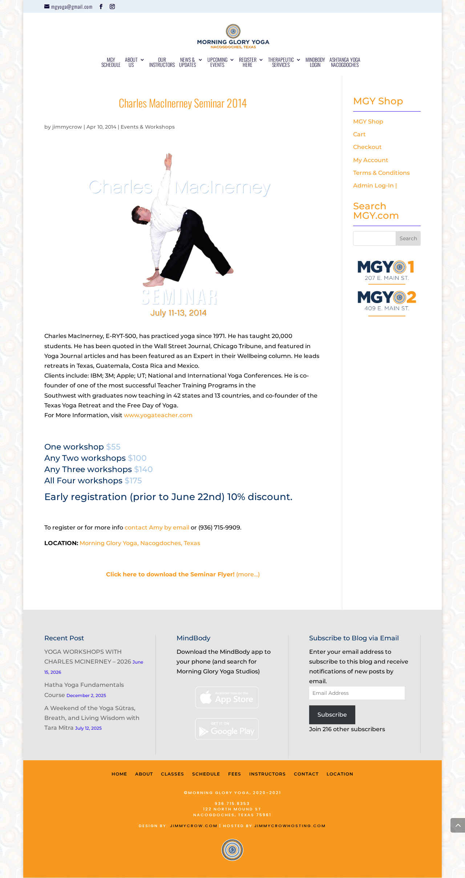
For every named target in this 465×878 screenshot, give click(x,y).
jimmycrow (67, 127)
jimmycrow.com (194, 826)
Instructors (267, 774)
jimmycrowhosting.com (290, 826)
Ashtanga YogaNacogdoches (344, 62)
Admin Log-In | (375, 185)
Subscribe (332, 714)
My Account (370, 160)
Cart (359, 134)
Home (119, 774)
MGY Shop (368, 121)
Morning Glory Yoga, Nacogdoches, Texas (140, 543)
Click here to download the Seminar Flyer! (170, 574)
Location (340, 774)
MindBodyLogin (315, 62)
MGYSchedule (111, 62)
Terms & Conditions (381, 172)
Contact (306, 774)
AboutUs (131, 62)
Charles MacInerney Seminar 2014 (183, 102)
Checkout (367, 147)
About (144, 774)
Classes (172, 774)
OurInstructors (162, 62)
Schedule (206, 774)
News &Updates (187, 62)
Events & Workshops (148, 127)
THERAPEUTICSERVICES (281, 62)
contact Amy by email (157, 527)
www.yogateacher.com (158, 415)
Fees (234, 774)
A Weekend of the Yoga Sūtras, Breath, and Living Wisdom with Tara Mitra (92, 718)
